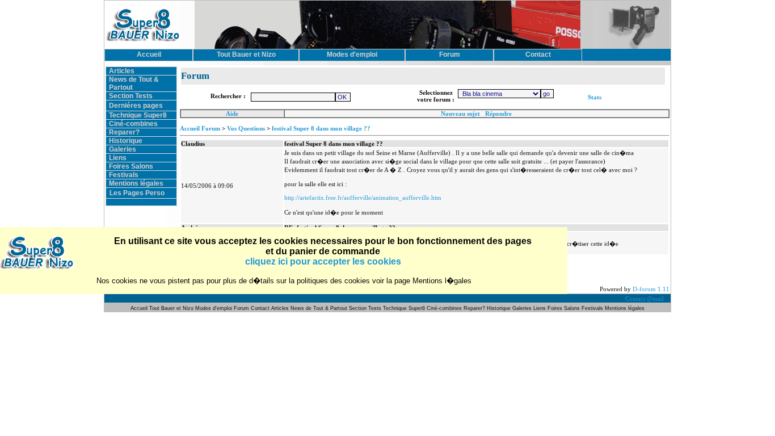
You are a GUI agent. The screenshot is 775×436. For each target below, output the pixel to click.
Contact (260, 308)
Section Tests (131, 96)
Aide (232, 113)
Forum (242, 308)
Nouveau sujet (460, 113)
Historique (125, 141)
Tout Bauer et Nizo (171, 308)
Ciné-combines (133, 124)
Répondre (498, 113)
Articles (121, 71)
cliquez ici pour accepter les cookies (323, 261)
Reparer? (124, 132)
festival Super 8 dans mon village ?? (321, 128)
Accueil (139, 308)
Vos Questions (246, 128)
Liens (118, 158)
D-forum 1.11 (651, 289)
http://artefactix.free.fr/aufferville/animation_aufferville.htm (362, 197)
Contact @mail (645, 298)
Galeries (122, 149)
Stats (594, 97)
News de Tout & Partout (318, 308)
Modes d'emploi (213, 308)
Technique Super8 (138, 115)
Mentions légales (136, 183)
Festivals (123, 175)
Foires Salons (131, 166)
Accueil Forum (200, 128)
